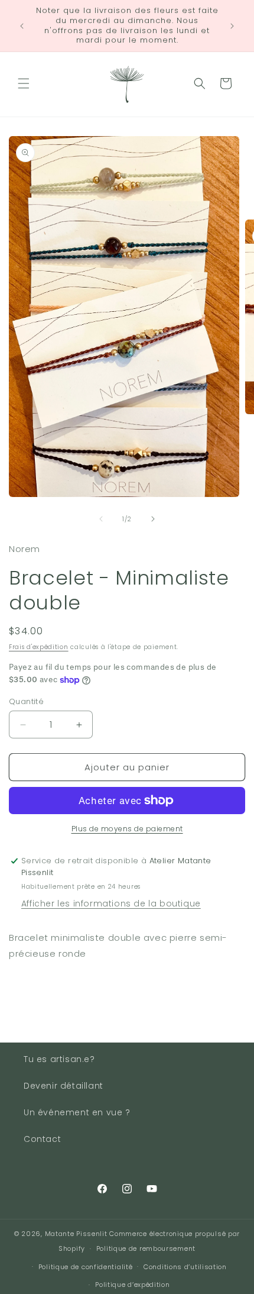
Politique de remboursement (146, 1248)
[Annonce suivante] (232, 26)
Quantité (26, 701)
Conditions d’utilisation (185, 1267)
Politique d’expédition (132, 1284)
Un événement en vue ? (77, 1112)
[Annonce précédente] (22, 26)
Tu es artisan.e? (59, 1059)
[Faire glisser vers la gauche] (101, 519)
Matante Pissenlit (76, 1233)
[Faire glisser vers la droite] (153, 519)
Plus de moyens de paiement (127, 829)
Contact (42, 1139)
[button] (24, 83)
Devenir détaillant (63, 1086)
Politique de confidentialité (85, 1267)
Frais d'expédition (39, 647)
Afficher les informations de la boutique (111, 903)
